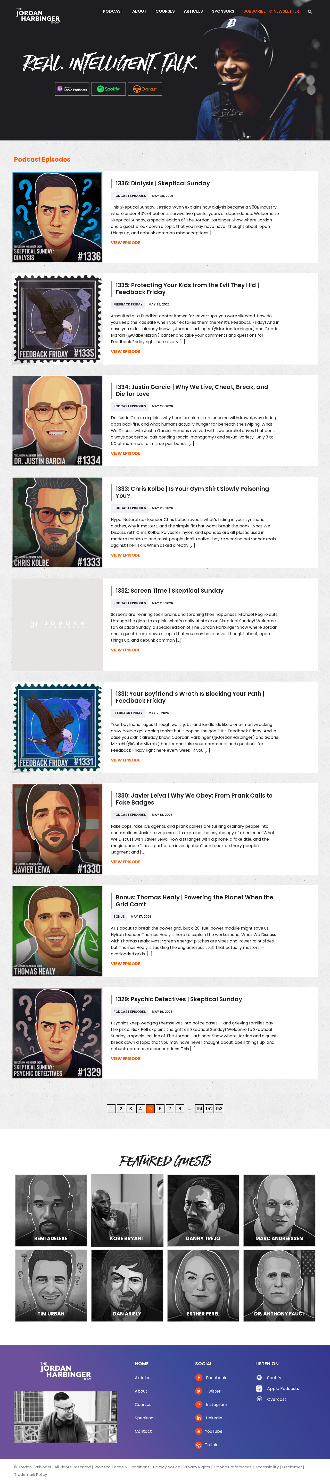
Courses (143, 1405)
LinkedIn (213, 1418)
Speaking (144, 1418)
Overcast (276, 1399)
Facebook (215, 1378)
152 (209, 1109)
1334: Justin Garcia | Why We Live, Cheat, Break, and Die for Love (192, 390)
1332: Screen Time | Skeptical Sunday (170, 591)
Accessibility (267, 1467)
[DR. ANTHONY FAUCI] (279, 1285)
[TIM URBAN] (51, 1285)
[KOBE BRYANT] (127, 1210)
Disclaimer (292, 1467)
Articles (142, 1378)
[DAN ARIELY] (127, 1285)
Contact (143, 1431)
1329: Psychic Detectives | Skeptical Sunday (179, 999)
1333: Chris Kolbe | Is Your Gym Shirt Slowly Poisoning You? (192, 492)
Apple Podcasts (283, 1389)
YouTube (213, 1431)
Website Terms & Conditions (122, 1467)
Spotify (274, 1378)
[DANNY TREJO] (203, 1210)
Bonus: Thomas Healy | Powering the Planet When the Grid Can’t (194, 900)
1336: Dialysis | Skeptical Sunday (163, 183)
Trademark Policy (30, 1474)
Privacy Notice (166, 1467)
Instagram (216, 1405)
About (141, 1391)
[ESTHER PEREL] (203, 1285)
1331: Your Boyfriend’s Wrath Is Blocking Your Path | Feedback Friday (190, 697)
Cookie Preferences (233, 1467)
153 (219, 1109)
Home (142, 1363)
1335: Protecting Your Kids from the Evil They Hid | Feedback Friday (187, 288)
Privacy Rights (197, 1467)
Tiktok (211, 1445)
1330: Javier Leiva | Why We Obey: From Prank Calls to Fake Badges (194, 799)
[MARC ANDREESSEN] (279, 1210)
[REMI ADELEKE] (51, 1210)
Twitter (213, 1391)
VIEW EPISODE (125, 243)
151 (199, 1109)
